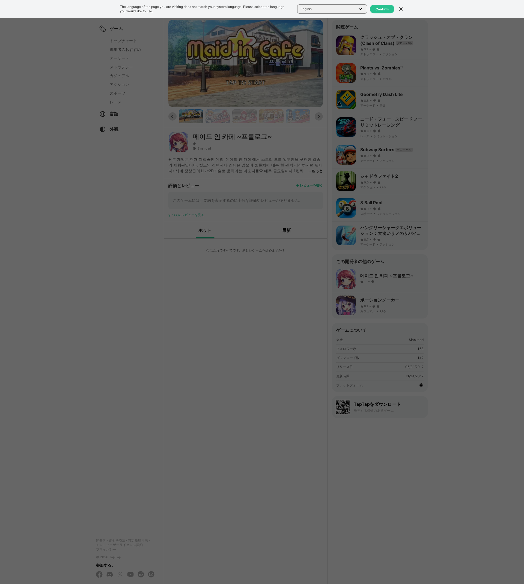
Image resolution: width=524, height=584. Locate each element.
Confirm (382, 9)
